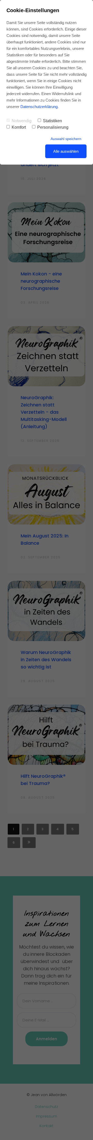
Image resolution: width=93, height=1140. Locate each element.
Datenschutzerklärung (39, 106)
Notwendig (22, 121)
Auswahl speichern (66, 139)
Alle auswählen (66, 151)
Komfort (19, 127)
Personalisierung (52, 127)
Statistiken (52, 121)
